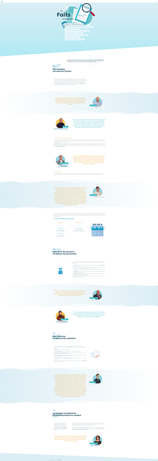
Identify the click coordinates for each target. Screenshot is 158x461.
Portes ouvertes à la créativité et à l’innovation (75, 39)
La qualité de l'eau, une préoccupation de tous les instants (77, 30)
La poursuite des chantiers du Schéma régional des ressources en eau (79, 26)
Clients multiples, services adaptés (72, 28)
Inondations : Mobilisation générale (73, 24)
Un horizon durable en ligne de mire (73, 37)
